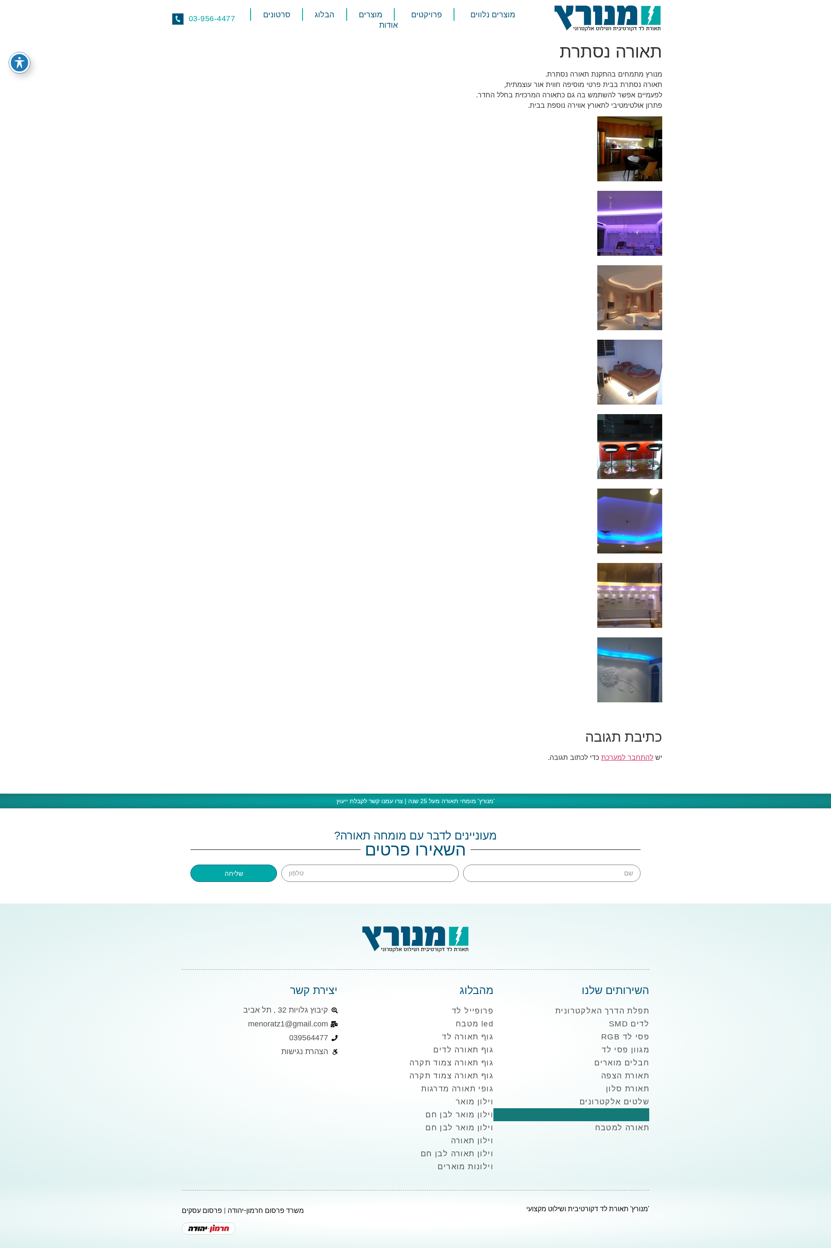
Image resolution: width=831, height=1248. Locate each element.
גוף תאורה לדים (463, 1049)
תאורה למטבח (622, 1127)
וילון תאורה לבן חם (457, 1153)
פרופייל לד (472, 1011)
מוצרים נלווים (492, 14)
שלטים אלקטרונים (614, 1101)
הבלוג (324, 14)
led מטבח (474, 1024)
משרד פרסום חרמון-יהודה (266, 1210)
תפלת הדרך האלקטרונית (602, 1011)
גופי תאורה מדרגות (457, 1088)
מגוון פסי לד (625, 1049)
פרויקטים (426, 14)
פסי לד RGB (625, 1036)
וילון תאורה (472, 1140)
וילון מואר (474, 1101)
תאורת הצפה (625, 1075)
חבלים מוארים (621, 1062)
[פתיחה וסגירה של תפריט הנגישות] (19, 62)
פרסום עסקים (202, 1210)
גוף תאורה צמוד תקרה (451, 1062)
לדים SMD (629, 1024)
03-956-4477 (212, 18)
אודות (388, 25)
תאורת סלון (627, 1088)
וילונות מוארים (465, 1166)
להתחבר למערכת (627, 757)
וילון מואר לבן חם (459, 1114)
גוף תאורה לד (467, 1036)
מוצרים (370, 14)
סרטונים (276, 14)
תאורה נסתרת (623, 1114)
